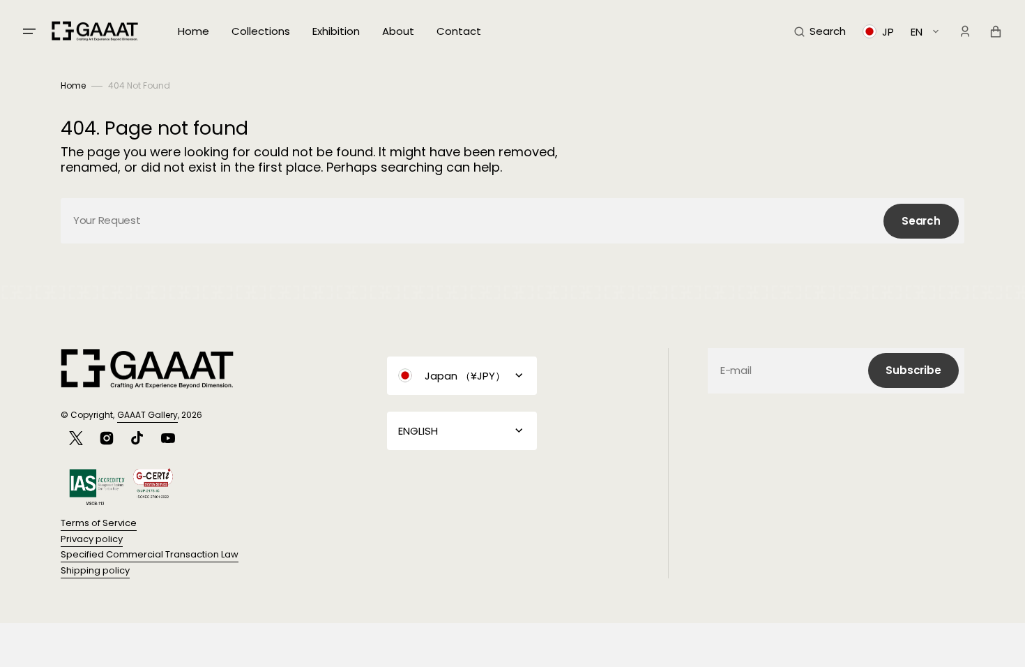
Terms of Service (99, 523)
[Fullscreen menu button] (29, 31)
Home (73, 85)
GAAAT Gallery (147, 415)
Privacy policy (92, 539)
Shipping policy (95, 570)
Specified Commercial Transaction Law (149, 554)
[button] (820, 31)
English (418, 431)
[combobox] (512, 220)
